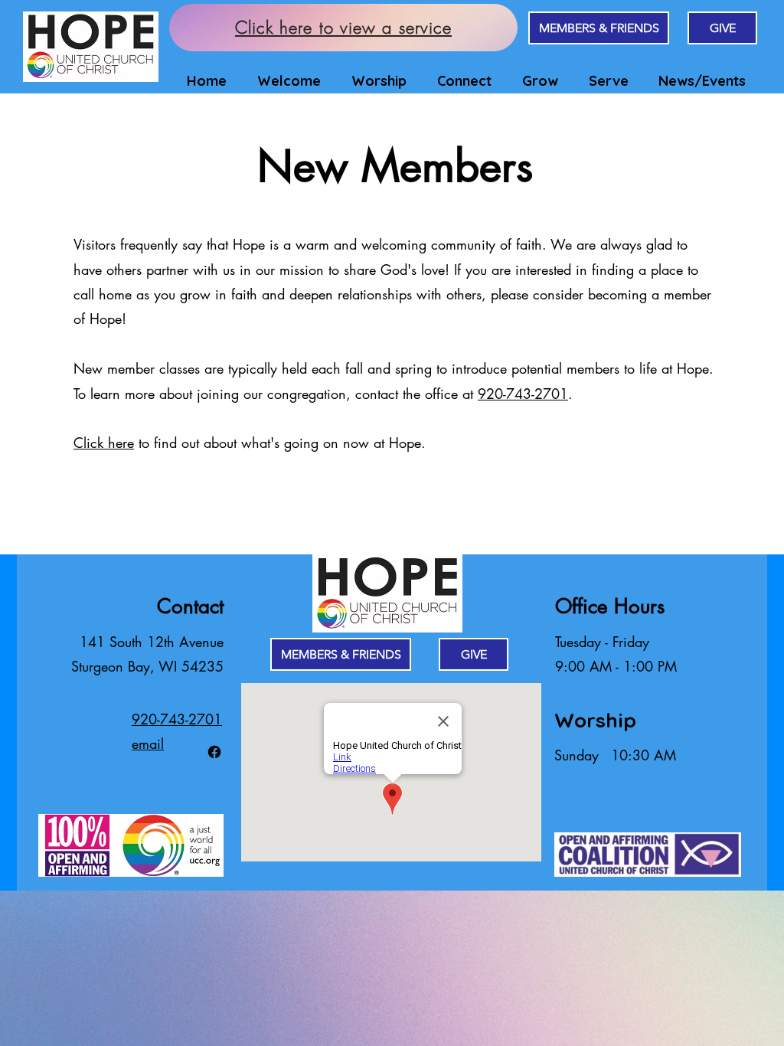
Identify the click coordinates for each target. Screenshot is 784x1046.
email (148, 743)
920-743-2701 (523, 393)
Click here (104, 442)
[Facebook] (214, 752)
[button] (285, 80)
